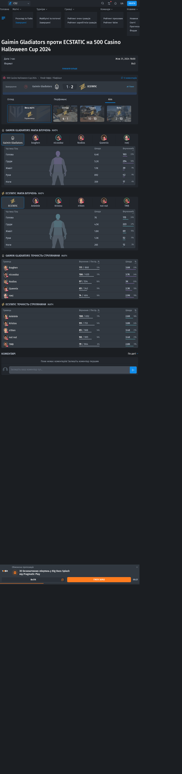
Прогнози (135, 26)
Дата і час (9, 58)
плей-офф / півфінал (51, 78)
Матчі (16, 9)
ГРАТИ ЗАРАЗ (99, 579)
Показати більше (69, 69)
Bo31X (33, 579)
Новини (131, 9)
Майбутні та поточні (50, 18)
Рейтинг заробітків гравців (82, 22)
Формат (8, 63)
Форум (133, 30)
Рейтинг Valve (110, 22)
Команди (105, 9)
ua (121, 3)
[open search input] (102, 3)
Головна (4, 9)
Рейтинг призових (113, 18)
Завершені (21, 22)
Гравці (68, 9)
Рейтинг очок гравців (79, 18)
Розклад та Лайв (23, 18)
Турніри (41, 9)
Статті (133, 22)
